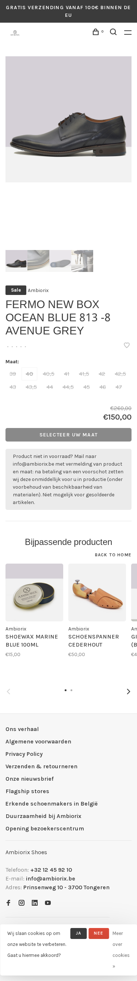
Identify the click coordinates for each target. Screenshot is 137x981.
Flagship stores (27, 791)
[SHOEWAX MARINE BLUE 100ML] (34, 592)
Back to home (113, 554)
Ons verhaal (22, 729)
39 (12, 373)
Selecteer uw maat (68, 435)
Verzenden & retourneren (41, 766)
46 (102, 386)
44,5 (68, 386)
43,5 (31, 386)
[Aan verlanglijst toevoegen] (127, 345)
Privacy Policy (24, 753)
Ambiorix (38, 290)
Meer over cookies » (121, 950)
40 (29, 373)
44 (49, 386)
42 (102, 373)
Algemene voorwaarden (38, 741)
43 (12, 386)
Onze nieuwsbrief (29, 778)
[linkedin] (35, 903)
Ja (78, 933)
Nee (98, 933)
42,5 (120, 373)
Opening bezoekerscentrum (44, 828)
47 (118, 386)
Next (128, 691)
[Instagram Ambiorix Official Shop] (21, 903)
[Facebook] (8, 903)
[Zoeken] (114, 33)
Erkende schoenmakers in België (51, 803)
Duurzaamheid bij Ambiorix (43, 816)
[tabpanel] (68, 119)
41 (66, 373)
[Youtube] (48, 903)
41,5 (84, 373)
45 (86, 386)
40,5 (48, 373)
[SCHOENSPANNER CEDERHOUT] (97, 592)
